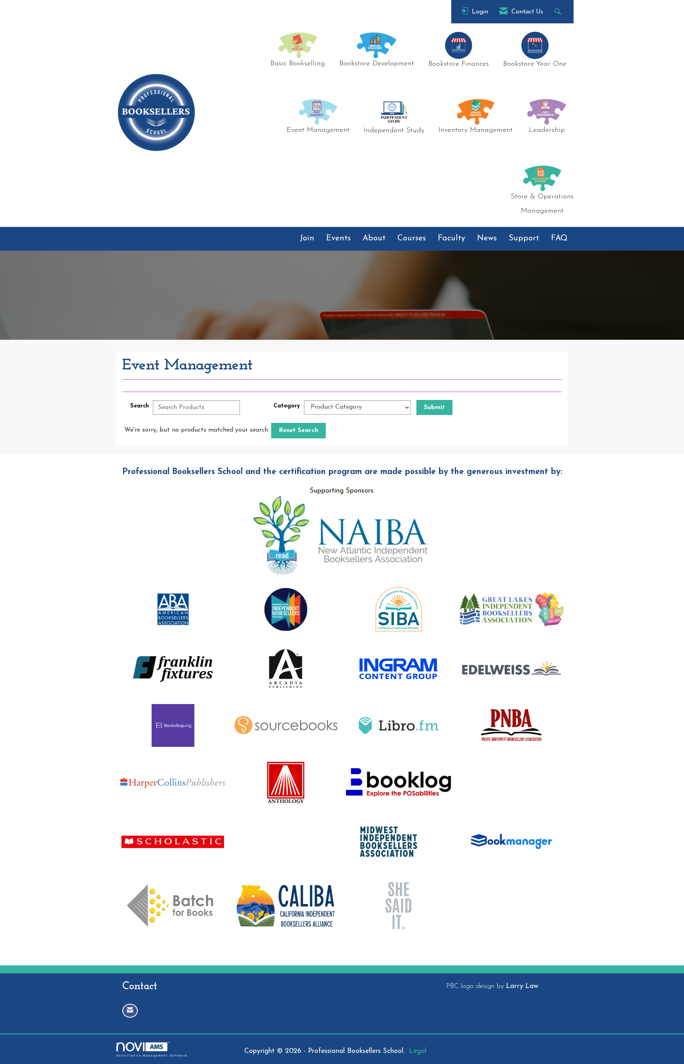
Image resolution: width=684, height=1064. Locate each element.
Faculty (451, 238)
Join (307, 238)
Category (287, 406)
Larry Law (522, 986)
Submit (434, 407)
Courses (411, 238)
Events (338, 238)
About (374, 238)
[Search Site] (559, 12)
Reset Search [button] (298, 430)
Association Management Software (152, 1055)
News (487, 238)
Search (139, 406)
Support (524, 238)
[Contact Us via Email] (130, 1011)
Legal (417, 1051)
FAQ (559, 238)
